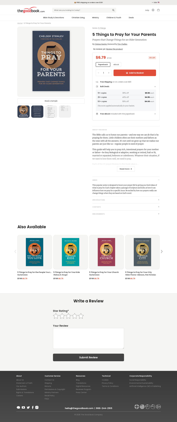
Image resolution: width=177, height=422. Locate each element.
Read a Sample (51, 101)
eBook (116, 64)
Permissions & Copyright (55, 389)
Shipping (48, 383)
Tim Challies (122, 44)
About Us (20, 380)
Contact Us (49, 380)
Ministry (95, 17)
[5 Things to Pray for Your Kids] (71, 252)
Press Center (81, 392)
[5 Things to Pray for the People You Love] (35, 252)
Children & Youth (113, 17)
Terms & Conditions (110, 386)
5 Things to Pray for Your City (138, 272)
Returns (48, 386)
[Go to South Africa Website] (158, 405)
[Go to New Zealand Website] (153, 405)
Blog (77, 380)
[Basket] (158, 10)
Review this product (114, 49)
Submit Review (88, 357)
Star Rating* (61, 311)
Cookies (105, 380)
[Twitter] (28, 407)
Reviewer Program (83, 389)
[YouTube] (23, 407)
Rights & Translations (25, 392)
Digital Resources (83, 386)
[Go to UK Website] (137, 405)
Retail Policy (50, 395)
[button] (15, 257)
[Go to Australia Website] (147, 405)
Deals (131, 17)
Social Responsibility (137, 380)
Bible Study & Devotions (53, 17)
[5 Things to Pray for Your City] (142, 252)
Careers (19, 395)
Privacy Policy (107, 383)
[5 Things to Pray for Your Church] (106, 252)
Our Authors (21, 386)
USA (155, 2)
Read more (124, 169)
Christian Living (78, 17)
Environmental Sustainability (141, 383)
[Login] (153, 10)
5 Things (102, 28)
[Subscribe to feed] (18, 407)
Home (19, 23)
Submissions (21, 389)
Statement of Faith (24, 383)
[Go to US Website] (142, 405)
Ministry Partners (52, 392)
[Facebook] (32, 407)
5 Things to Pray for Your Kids (66, 272)
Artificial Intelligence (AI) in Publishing (145, 386)
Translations (81, 383)
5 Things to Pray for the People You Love (34, 272)
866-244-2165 (104, 408)
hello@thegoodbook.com (79, 408)
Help (147, 10)
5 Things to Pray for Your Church (104, 272)
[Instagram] (37, 407)
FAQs (47, 399)
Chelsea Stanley (101, 44)
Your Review (60, 325)
